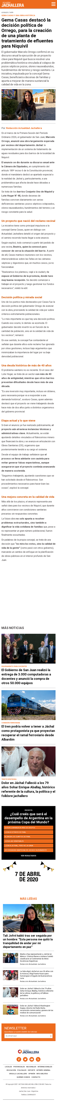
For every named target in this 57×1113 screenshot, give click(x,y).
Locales (8, 1067)
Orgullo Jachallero (18, 1074)
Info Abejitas (42, 1074)
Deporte (31, 1070)
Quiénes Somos (23, 1077)
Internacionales (45, 1067)
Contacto (35, 1077)
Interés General (43, 1070)
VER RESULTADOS (28, 856)
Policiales (21, 1070)
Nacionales (31, 1067)
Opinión (31, 1074)
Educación (11, 1070)
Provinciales (19, 1067)
